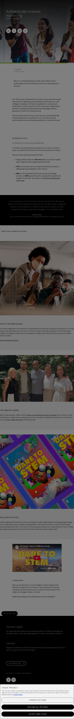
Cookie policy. (18, 695)
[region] (37, 701)
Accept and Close (38, 714)
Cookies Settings (37, 700)
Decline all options (38, 707)
